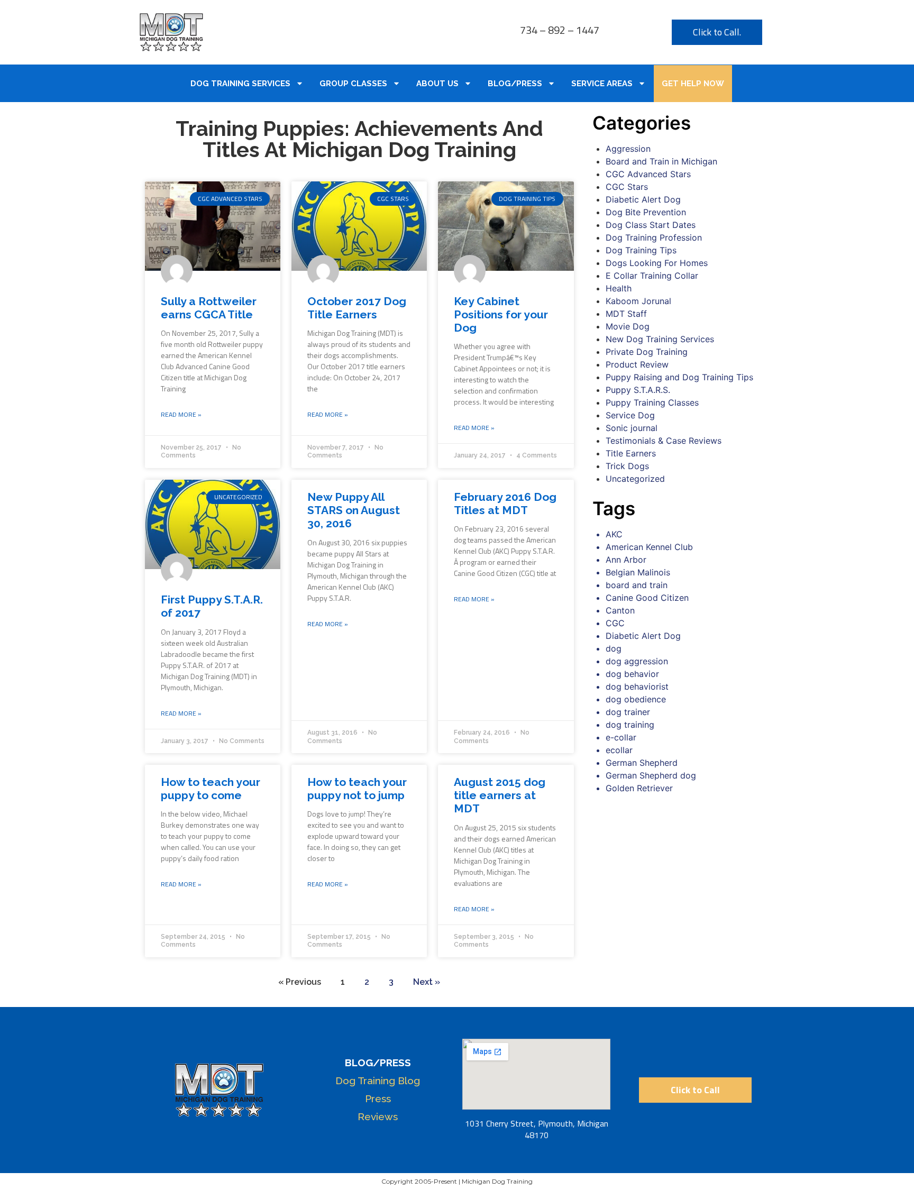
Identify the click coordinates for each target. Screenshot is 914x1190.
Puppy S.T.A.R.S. (638, 390)
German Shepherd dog (651, 775)
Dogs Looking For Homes (657, 263)
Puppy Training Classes (652, 402)
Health (619, 288)
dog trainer (628, 712)
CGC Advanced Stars (648, 174)
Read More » (181, 414)
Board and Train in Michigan (661, 161)
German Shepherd (642, 762)
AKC (614, 534)
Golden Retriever (639, 788)
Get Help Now (693, 83)
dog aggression (637, 661)
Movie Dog (628, 326)
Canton (620, 610)
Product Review (637, 364)
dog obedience (636, 699)
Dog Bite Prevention (646, 212)
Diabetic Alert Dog (643, 199)
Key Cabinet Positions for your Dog (501, 314)
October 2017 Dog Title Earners (356, 308)
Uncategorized (635, 478)
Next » (426, 982)
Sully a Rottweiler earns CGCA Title (209, 308)
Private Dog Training (647, 351)
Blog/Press (515, 83)
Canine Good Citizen (647, 597)
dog (613, 648)
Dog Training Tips (641, 250)
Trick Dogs (627, 466)
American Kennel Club (649, 547)
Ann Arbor (626, 559)
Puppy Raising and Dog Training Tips (679, 377)
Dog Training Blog (377, 1080)
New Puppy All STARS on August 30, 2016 (353, 510)
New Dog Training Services (660, 339)
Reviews (378, 1116)
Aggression (628, 148)
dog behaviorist (637, 686)
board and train (637, 585)
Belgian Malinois (638, 572)
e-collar (621, 737)
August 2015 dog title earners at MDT (499, 795)
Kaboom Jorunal (638, 301)
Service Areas (602, 83)
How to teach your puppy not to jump (357, 788)
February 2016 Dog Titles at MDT (505, 503)
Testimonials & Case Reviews (663, 440)
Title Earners (631, 453)
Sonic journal (631, 428)
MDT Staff (626, 313)
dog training (630, 724)
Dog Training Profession (654, 237)
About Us (437, 83)
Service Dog (630, 415)
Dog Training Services (240, 83)
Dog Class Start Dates (651, 224)
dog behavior (632, 674)
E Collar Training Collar (652, 275)
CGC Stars (627, 186)
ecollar (619, 750)
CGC (615, 623)
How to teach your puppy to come (210, 788)
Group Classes (353, 83)
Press (378, 1098)
